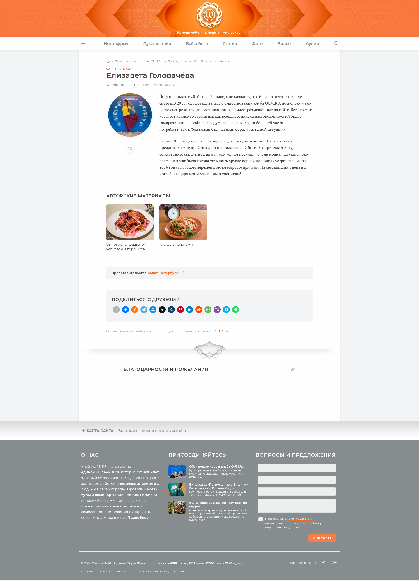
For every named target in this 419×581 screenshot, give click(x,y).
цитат (196, 563)
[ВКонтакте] (125, 309)
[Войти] (323, 562)
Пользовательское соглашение (104, 571)
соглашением (301, 518)
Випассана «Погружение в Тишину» (218, 485)
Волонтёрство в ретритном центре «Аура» (218, 504)
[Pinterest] (180, 309)
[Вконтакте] (130, 149)
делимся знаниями (138, 484)
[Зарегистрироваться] (334, 562)
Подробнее (138, 518)
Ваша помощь (300, 562)
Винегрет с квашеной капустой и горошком (126, 246)
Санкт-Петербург (120, 68)
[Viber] (217, 309)
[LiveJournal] (171, 309)
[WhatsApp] (207, 309)
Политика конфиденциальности (160, 571)
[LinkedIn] (189, 309)
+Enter (222, 331)
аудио (233, 563)
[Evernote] (235, 309)
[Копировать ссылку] (292, 369)
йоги (134, 506)
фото (213, 563)
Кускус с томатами (176, 244)
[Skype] (226, 309)
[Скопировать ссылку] (116, 309)
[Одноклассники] (134, 309)
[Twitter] (162, 309)
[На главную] (108, 61)
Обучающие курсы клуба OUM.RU (216, 466)
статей (178, 563)
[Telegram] (143, 309)
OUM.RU (106, 563)
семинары (104, 495)
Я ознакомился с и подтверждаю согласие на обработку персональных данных (293, 523)
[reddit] (198, 309)
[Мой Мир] (152, 309)
